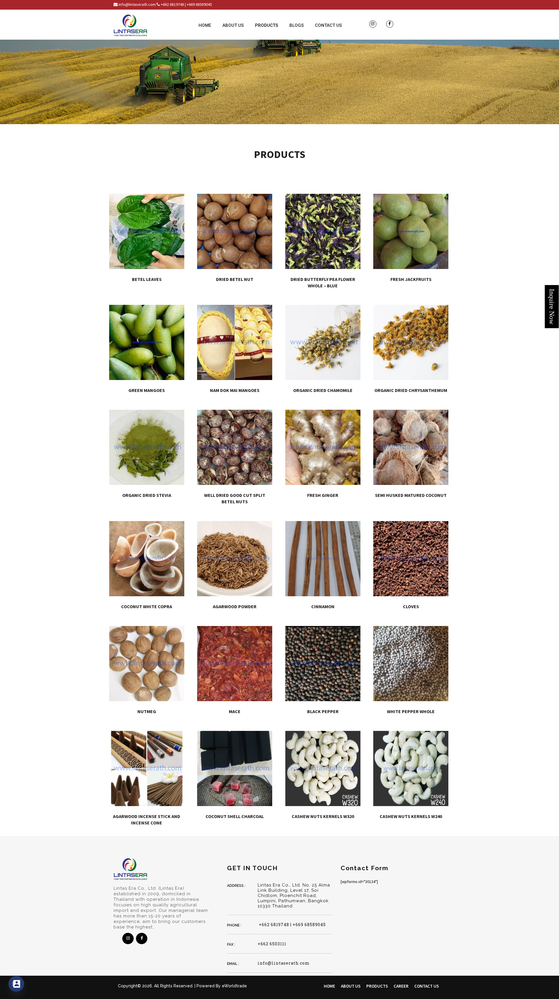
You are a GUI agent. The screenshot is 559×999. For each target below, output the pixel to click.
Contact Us (328, 25)
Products (266, 25)
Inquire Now (552, 307)
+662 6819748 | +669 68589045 (292, 924)
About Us (233, 25)
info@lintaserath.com (284, 963)
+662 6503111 (272, 944)
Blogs (296, 25)
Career (401, 986)
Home (205, 25)
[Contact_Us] (16, 984)
